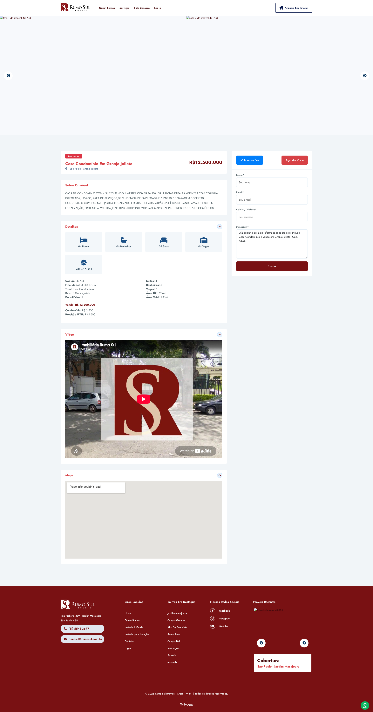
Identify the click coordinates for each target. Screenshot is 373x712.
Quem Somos (107, 8)
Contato (129, 641)
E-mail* (240, 192)
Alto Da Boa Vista (177, 627)
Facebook (224, 611)
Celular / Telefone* (246, 209)
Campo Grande (176, 620)
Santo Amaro (174, 634)
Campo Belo (174, 641)
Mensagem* (242, 227)
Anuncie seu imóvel (296, 8)
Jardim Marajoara (177, 613)
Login (157, 8)
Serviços (124, 8)
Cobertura (268, 660)
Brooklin (171, 655)
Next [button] (364, 75)
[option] (93, 75)
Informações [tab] (251, 160)
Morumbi (172, 662)
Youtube (223, 626)
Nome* (240, 175)
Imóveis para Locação (137, 634)
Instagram (224, 618)
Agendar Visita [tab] (295, 160)
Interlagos (173, 648)
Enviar (272, 266)
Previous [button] (8, 75)
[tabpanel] (272, 224)
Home (128, 613)
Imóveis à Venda (134, 627)
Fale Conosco (142, 8)
